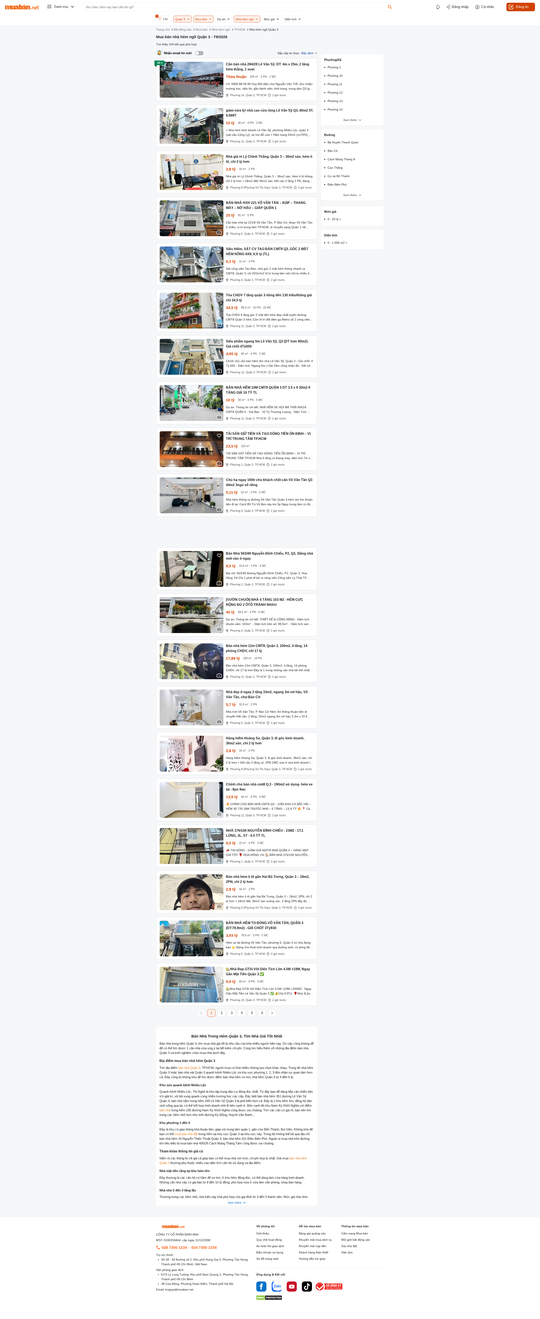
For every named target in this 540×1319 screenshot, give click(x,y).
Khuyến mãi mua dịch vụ (315, 1239)
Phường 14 (335, 109)
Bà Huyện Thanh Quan (343, 142)
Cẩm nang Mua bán (354, 1233)
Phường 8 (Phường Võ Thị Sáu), (250, 187)
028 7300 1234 (174, 1247)
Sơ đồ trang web (267, 1258)
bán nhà (164, 1110)
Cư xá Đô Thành (339, 176)
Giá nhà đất (349, 1246)
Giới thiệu (262, 1233)
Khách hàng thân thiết (313, 1252)
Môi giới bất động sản (355, 1239)
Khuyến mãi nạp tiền (312, 1246)
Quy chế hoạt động (269, 1239)
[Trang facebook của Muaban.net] (261, 1287)
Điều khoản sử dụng (269, 1252)
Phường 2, (236, 584)
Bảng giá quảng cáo (312, 1233)
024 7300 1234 (204, 1247)
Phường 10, (237, 1000)
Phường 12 (335, 92)
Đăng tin (522, 7)
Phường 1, (236, 464)
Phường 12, (237, 141)
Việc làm (347, 1252)
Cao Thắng (335, 167)
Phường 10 (335, 75)
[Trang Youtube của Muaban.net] (292, 1287)
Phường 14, (237, 95)
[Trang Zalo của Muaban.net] (276, 1287)
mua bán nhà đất (186, 1134)
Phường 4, (236, 280)
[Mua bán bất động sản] (22, 7)
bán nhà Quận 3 (189, 1068)
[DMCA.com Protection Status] (269, 1299)
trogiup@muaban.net (179, 1289)
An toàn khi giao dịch (270, 1246)
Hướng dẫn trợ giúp (312, 1258)
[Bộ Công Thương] (329, 1290)
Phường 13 (335, 101)
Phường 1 (334, 67)
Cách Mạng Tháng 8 (341, 159)
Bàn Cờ (333, 150)
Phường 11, (237, 326)
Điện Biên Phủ (337, 184)
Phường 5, (236, 233)
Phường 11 (335, 84)
